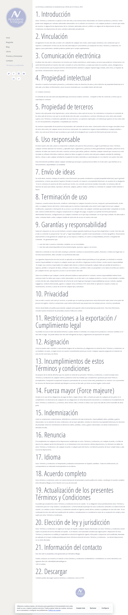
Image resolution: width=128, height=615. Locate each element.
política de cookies (96, 480)
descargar (50, 578)
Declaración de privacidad (55, 311)
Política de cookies (76, 311)
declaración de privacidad (75, 480)
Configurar (105, 608)
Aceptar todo (80, 608)
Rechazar (93, 608)
